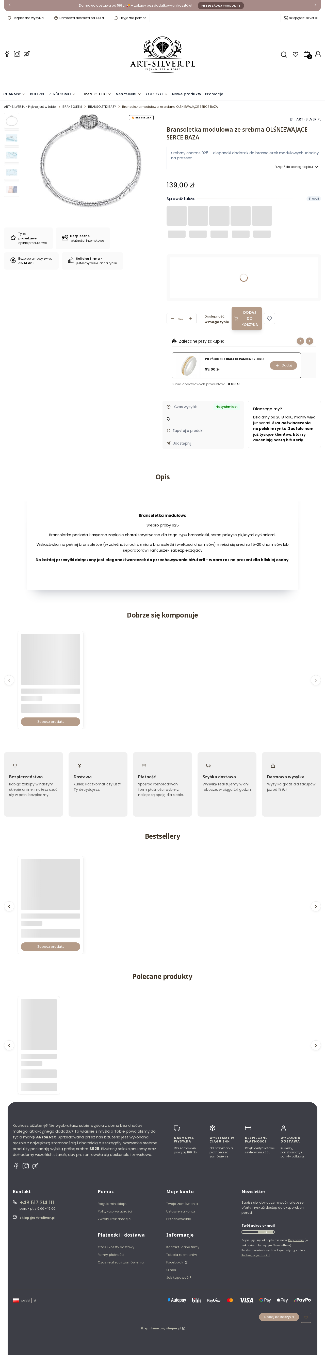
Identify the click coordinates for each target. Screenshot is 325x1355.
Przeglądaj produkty (221, 6)
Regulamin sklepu (113, 1203)
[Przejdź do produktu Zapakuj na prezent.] (39, 1017)
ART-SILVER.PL (308, 119)
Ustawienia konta (180, 1211)
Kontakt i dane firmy (182, 1247)
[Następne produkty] (316, 680)
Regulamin (296, 1240)
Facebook (175, 1262)
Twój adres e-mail (258, 1225)
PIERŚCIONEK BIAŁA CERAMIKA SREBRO (234, 359)
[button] (269, 318)
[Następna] (315, 5)
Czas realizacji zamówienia (121, 1262)
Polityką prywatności (255, 1255)
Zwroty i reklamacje (114, 1219)
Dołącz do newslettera (265, 1232)
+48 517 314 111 (37, 1202)
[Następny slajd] (309, 341)
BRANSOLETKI (72, 106)
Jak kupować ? (178, 1277)
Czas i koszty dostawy (116, 1247)
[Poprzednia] (9, 5)
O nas (171, 1270)
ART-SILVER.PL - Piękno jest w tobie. (30, 106)
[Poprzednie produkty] (9, 680)
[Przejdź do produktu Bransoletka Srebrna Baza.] (50, 663)
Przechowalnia (178, 1219)
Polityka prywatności (115, 1211)
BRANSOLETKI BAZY (102, 106)
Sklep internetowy (160, 1328)
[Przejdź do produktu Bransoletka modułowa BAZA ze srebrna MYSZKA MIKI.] (50, 888)
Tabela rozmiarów (181, 1254)
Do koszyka (38, 1086)
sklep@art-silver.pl (303, 18)
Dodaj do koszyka (249, 318)
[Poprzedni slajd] (300, 341)
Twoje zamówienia (182, 1203)
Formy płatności (111, 1254)
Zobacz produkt (50, 721)
